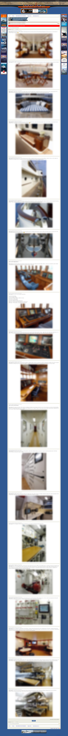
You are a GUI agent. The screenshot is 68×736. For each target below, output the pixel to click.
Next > (17, 29)
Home (56, 728)
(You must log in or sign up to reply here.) (54, 719)
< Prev (12, 29)
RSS (59, 728)
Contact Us (52, 728)
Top (58, 728)
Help (54, 728)
